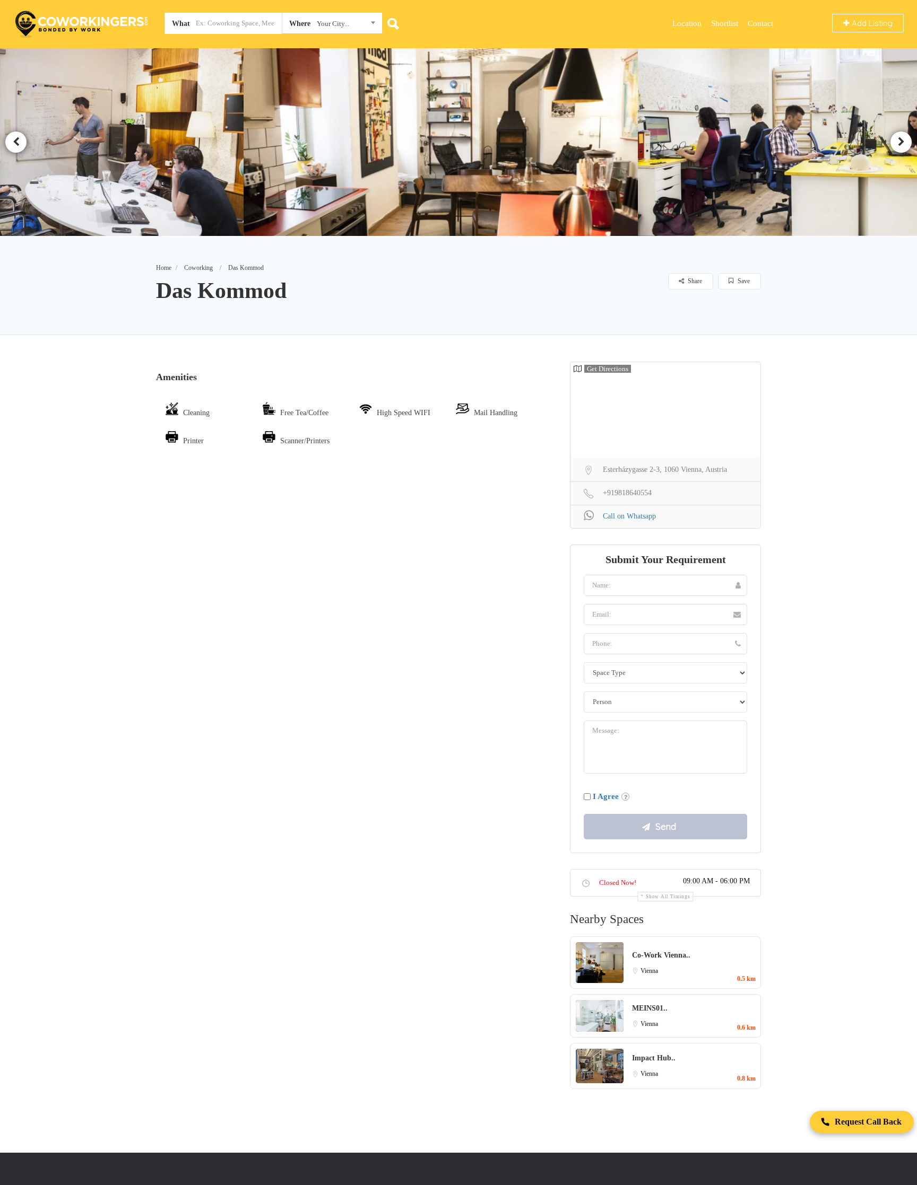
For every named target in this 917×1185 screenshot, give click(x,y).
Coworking (198, 267)
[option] (458, 142)
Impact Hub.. (654, 1058)
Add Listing (871, 23)
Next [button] (901, 142)
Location (687, 23)
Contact (760, 23)
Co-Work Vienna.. (661, 955)
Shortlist (724, 23)
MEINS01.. (650, 1008)
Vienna (649, 971)
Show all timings (668, 896)
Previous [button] (16, 142)
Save (743, 281)
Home (163, 267)
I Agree (606, 796)
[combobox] (332, 25)
